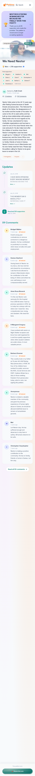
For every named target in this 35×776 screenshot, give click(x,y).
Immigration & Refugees (11, 43)
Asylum (16, 156)
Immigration (7, 156)
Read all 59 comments (17, 469)
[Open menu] (30, 5)
